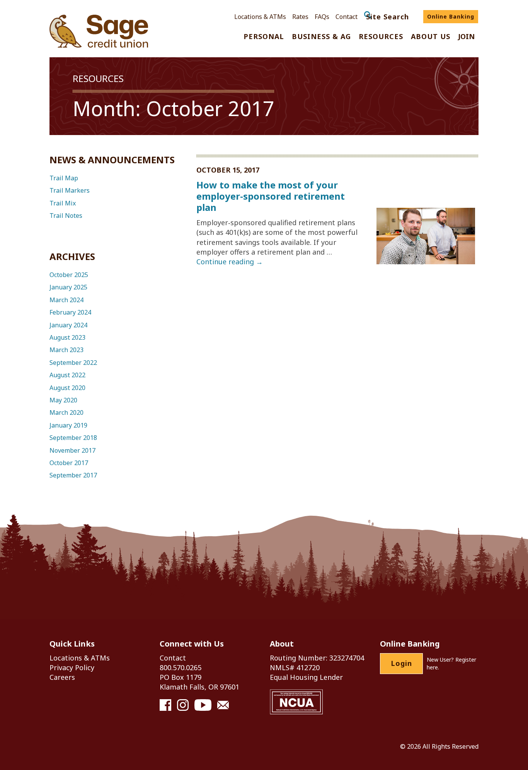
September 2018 (73, 437)
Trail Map (63, 178)
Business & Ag (321, 37)
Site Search (387, 16)
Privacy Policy (71, 667)
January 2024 (68, 325)
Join (466, 37)
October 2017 (68, 463)
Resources (381, 37)
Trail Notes (65, 215)
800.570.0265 (180, 667)
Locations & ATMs (260, 16)
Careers (62, 677)
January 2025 (68, 287)
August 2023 (67, 337)
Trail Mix (62, 203)
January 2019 (68, 425)
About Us (430, 37)
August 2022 (67, 375)
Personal (264, 37)
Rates (300, 16)
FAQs (322, 16)
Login (401, 663)
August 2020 (67, 387)
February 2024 (70, 312)
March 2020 (66, 412)
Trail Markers (69, 190)
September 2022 (73, 362)
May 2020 (63, 400)
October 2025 (68, 274)
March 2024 (66, 300)
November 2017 (72, 450)
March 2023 (66, 350)
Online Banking (450, 16)
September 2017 (73, 475)
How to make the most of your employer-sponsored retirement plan (270, 196)
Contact (347, 16)
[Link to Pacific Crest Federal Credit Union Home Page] (98, 31)
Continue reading (229, 261)
